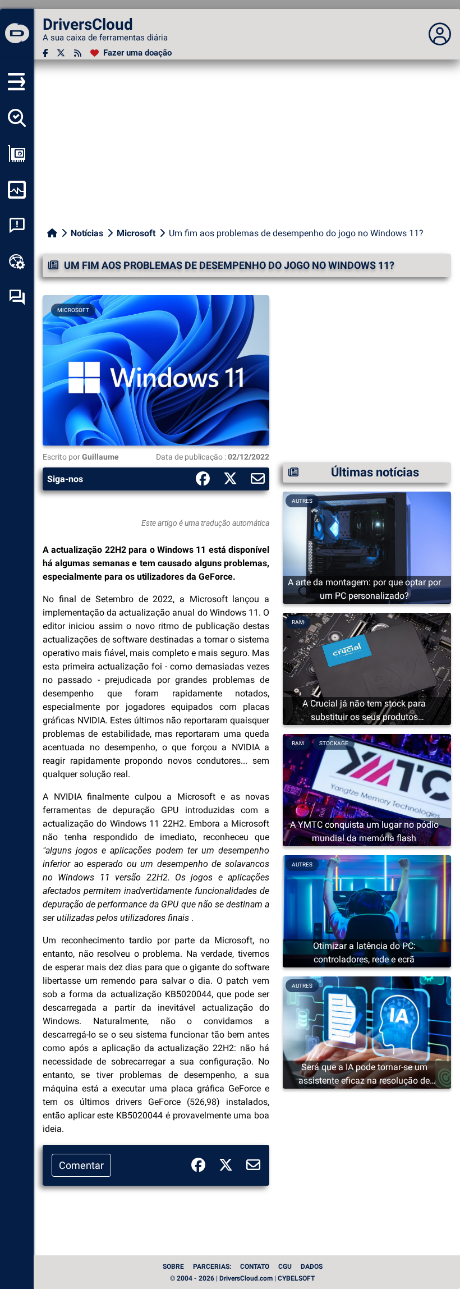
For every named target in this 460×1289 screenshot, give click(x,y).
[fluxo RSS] (77, 53)
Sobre (173, 1266)
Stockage (333, 743)
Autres (302, 501)
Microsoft (136, 233)
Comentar (81, 1165)
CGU (285, 1266)
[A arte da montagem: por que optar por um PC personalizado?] (367, 547)
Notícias (87, 233)
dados (312, 1266)
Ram (298, 622)
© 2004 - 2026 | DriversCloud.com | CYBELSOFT (242, 1278)
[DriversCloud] (17, 34)
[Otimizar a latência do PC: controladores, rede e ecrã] (367, 910)
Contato (254, 1266)
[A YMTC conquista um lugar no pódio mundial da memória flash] (367, 789)
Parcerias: (212, 1266)
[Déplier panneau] (440, 34)
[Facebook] (45, 53)
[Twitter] (61, 53)
